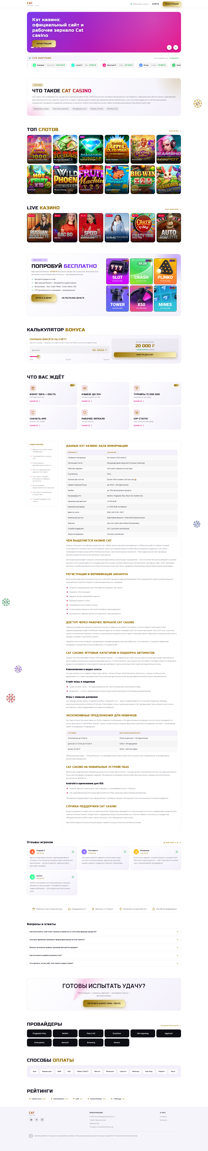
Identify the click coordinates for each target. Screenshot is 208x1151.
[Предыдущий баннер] (169, 47)
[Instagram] (42, 1119)
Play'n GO (91, 1033)
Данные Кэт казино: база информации (42, 450)
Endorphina (39, 1042)
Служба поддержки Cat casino (42, 500)
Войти (155, 4)
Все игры (174, 131)
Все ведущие (172, 209)
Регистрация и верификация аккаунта (42, 464)
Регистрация (172, 4)
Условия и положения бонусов (101, 1127)
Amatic (117, 1042)
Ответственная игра (98, 1120)
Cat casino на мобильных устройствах (42, 493)
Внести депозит (145, 354)
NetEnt (65, 1033)
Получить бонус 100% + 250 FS (104, 1003)
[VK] (36, 1119)
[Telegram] (31, 1119)
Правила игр (94, 1123)
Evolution (117, 1033)
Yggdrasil (169, 1033)
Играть (38, 1143)
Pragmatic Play (39, 1033)
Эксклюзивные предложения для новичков (43, 486)
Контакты (163, 1120)
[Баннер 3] (40, 47)
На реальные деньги (73, 298)
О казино (163, 1116)
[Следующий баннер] (175, 47)
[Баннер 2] (36, 47)
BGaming (91, 1042)
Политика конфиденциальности (102, 1116)
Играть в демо (44, 298)
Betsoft (65, 1042)
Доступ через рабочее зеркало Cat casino (41, 471)
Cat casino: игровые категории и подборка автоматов (41, 478)
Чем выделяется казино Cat (42, 457)
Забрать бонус (45, 42)
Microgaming (143, 1033)
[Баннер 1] (31, 47)
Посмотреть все (170, 1026)
